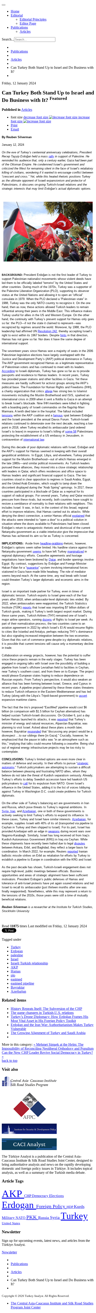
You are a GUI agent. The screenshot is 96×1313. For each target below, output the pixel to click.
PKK (32, 1217)
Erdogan (17, 951)
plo (13, 975)
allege (48, 391)
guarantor (33, 567)
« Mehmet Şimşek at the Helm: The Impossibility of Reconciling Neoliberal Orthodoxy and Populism (48, 1046)
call (25, 783)
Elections (56, 1196)
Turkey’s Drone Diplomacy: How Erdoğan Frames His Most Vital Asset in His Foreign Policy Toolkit (49, 1019)
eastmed (16, 979)
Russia (44, 1217)
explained (78, 515)
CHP (28, 1196)
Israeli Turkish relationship (29, 963)
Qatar (52, 559)
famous (58, 415)
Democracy (40, 1196)
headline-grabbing (51, 543)
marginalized (75, 551)
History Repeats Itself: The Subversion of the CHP (46, 1009)
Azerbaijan (29, 811)
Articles (25, 31)
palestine (17, 955)
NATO (21, 1218)
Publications (19, 27)
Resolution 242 (47, 331)
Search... (8, 39)
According (8, 371)
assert (83, 695)
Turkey (16, 947)
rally (51, 156)
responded (34, 731)
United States (11, 1223)
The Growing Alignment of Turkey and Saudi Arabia (48, 1033)
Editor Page (28, 23)
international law (33, 439)
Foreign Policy (51, 1206)
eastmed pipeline (22, 983)
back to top (9, 1060)
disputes (79, 843)
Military (9, 1218)
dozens (47, 619)
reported (62, 719)
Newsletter (9, 1252)
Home (15, 11)
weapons (54, 831)
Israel (14, 959)
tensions (7, 415)
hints (63, 335)
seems (37, 551)
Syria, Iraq (8, 811)
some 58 (70, 431)
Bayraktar (18, 987)
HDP (70, 1207)
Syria (55, 1217)
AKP (14, 967)
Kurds (79, 1206)
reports (27, 607)
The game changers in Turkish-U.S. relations (42, 1013)
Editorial (17, 15)
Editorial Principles (33, 19)
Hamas (16, 971)
